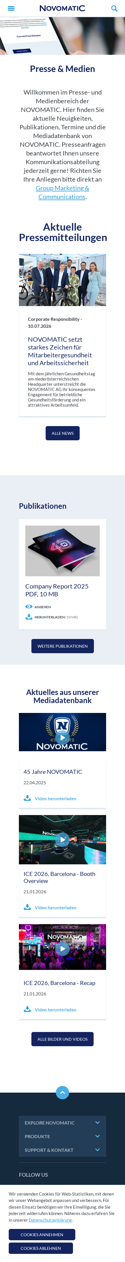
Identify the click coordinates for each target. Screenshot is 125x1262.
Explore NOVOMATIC (50, 1122)
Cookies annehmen (42, 1234)
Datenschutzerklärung (50, 1220)
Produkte (37, 1136)
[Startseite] (62, 8)
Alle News (63, 433)
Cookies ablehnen (41, 1248)
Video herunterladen (55, 798)
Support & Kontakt (49, 1150)
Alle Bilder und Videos (63, 1039)
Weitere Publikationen (63, 646)
